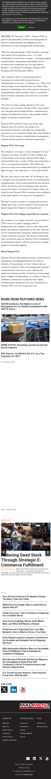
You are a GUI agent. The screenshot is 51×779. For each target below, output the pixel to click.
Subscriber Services (26, 718)
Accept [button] (21, 27)
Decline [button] (31, 27)
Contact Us (6, 733)
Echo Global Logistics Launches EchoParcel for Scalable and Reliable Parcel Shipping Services (25, 640)
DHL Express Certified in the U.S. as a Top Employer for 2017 (22, 354)
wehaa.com (28, 774)
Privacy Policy (16, 14)
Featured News (32, 299)
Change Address (26, 733)
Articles (6, 520)
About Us (6, 726)
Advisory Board (42, 726)
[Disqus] (26, 401)
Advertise (6, 723)
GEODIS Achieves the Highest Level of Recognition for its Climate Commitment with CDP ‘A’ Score (24, 306)
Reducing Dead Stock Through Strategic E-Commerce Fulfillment (22, 560)
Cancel (22, 737)
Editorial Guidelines (10, 740)
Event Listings (7, 730)
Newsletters (24, 726)
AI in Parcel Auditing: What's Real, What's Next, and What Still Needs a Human (23, 622)
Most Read (3, 592)
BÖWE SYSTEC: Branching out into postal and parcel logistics (24, 346)
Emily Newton (9, 569)
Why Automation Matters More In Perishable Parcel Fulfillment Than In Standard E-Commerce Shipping (26, 651)
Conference (41, 723)
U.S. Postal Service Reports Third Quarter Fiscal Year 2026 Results (24, 674)
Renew (22, 730)
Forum (39, 718)
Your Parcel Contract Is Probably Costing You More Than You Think (24, 597)
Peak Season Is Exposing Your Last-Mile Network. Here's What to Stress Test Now (24, 630)
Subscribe (24, 723)
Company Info (7, 718)
